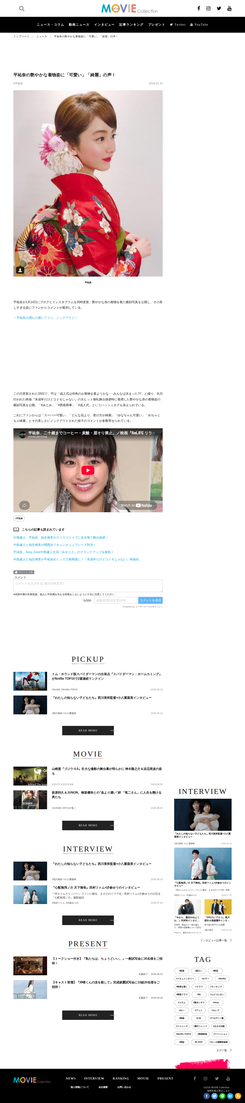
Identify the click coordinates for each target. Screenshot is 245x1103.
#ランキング (216, 986)
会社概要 (103, 1087)
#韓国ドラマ (182, 994)
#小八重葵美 (69, 713)
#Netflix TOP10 (69, 689)
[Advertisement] (88, 54)
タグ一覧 (221, 1050)
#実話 (181, 1042)
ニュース (41, 36)
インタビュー (104, 24)
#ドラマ (199, 986)
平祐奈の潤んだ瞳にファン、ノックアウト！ (47, 317)
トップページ (21, 36)
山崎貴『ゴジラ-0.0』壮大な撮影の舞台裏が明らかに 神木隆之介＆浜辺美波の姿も (107, 771)
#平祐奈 (18, 83)
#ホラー (205, 978)
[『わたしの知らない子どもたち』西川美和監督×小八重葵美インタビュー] (30, 705)
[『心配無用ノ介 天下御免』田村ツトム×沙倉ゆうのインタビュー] (30, 894)
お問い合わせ (124, 1087)
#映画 (181, 971)
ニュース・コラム (50, 24)
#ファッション (220, 1034)
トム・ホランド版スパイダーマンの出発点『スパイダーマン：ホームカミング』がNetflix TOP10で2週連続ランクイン (107, 676)
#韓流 (215, 971)
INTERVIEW (94, 1078)
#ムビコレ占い (217, 994)
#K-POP (199, 1042)
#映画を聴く (182, 986)
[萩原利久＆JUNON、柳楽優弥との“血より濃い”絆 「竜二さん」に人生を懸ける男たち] (30, 799)
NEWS (71, 1078)
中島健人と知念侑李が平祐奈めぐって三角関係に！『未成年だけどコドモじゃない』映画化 (76, 559)
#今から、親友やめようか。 (186, 933)
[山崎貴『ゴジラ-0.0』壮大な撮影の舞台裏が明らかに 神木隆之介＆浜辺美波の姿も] (30, 776)
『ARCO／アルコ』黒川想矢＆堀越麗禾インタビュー (217, 919)
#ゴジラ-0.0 (67, 784)
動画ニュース (79, 24)
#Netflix (56, 689)
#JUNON (56, 808)
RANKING (121, 1078)
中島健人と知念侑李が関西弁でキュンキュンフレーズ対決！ (54, 544)
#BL (199, 994)
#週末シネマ (199, 1002)
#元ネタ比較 (219, 1026)
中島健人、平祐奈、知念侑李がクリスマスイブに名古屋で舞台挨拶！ (60, 537)
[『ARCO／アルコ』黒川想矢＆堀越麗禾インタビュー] (218, 907)
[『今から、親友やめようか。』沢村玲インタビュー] (187, 907)
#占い (181, 1010)
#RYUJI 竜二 (69, 808)
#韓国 (181, 1018)
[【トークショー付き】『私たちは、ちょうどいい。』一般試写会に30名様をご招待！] (30, 965)
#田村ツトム (58, 903)
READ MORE (88, 730)
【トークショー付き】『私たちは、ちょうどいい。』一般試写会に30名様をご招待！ (107, 961)
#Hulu (216, 1002)
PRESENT (165, 1078)
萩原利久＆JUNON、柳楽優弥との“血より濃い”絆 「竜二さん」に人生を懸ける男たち (107, 795)
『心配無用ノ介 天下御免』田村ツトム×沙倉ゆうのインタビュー (96, 887)
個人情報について (80, 1087)
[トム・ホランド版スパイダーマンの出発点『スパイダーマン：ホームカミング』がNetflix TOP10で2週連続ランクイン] (30, 681)
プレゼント (156, 24)
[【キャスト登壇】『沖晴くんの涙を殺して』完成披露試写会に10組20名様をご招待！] (30, 989)
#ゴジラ (56, 784)
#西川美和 (57, 713)
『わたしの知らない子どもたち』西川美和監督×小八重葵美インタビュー (102, 697)
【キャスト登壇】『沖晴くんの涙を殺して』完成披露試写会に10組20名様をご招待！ (106, 985)
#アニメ (198, 1010)
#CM (198, 1018)
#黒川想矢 (208, 930)
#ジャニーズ (182, 1026)
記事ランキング (131, 24)
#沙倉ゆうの (72, 903)
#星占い (198, 971)
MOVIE (143, 1078)
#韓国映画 (202, 1034)
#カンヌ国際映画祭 (219, 1042)
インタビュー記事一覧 (213, 940)
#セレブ (215, 1010)
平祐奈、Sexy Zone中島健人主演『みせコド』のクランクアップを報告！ (63, 552)
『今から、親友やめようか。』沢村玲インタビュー (186, 919)
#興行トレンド (200, 1026)
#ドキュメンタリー (185, 978)
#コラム (181, 1002)
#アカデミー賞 (217, 1018)
